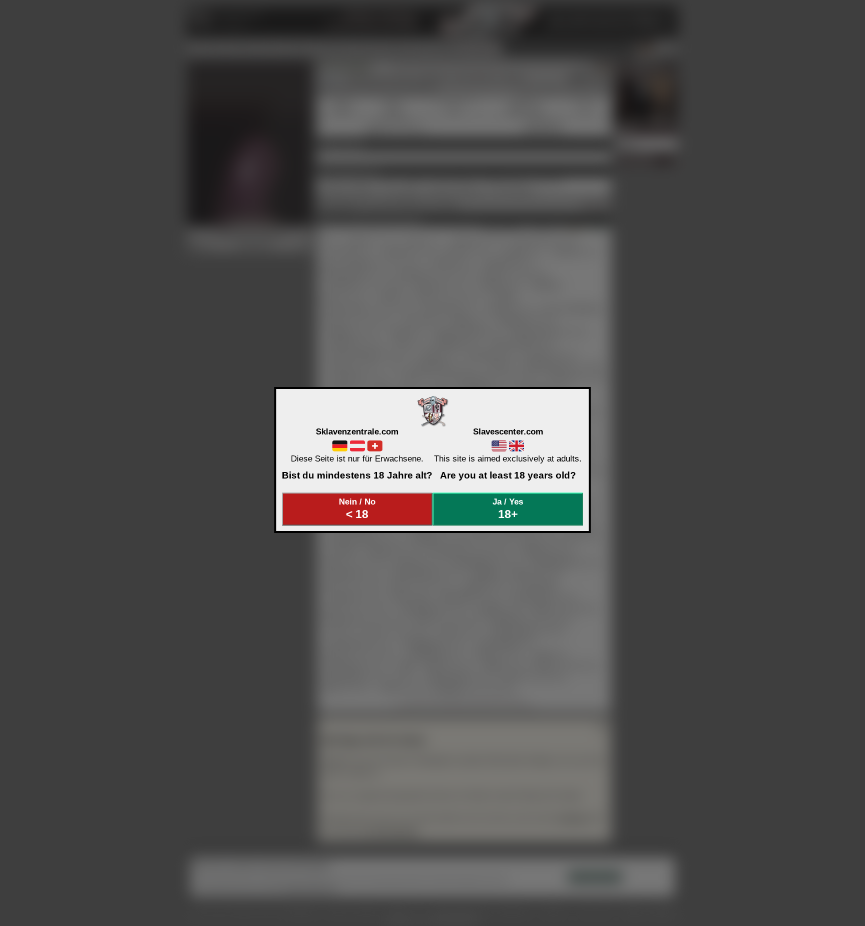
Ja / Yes (508, 508)
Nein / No (357, 508)
